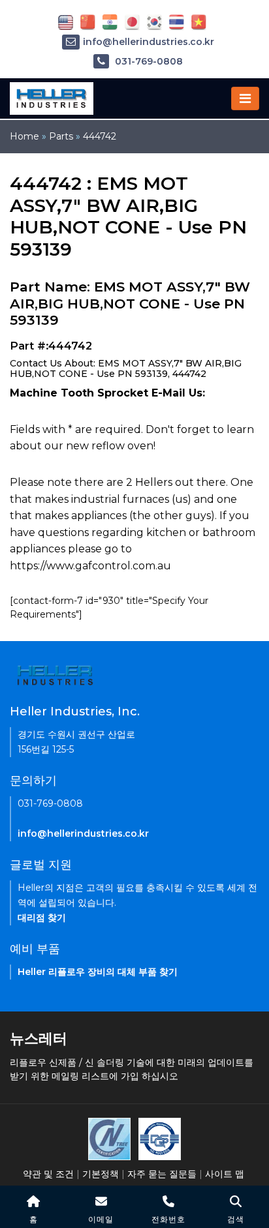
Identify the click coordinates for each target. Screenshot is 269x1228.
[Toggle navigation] (245, 98)
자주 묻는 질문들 (162, 1174)
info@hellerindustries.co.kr (148, 42)
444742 (99, 136)
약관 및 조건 (48, 1174)
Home (24, 136)
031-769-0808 (147, 61)
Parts (61, 136)
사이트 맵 (224, 1174)
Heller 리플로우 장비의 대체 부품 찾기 (98, 972)
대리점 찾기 (42, 917)
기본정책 (100, 1174)
